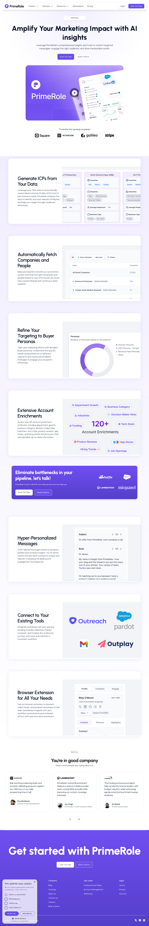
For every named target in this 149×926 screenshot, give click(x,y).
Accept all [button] (11, 914)
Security (122, 894)
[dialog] (19, 901)
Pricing (90, 6)
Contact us (53, 898)
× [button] (35, 882)
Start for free (136, 6)
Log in (122, 6)
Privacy (122, 889)
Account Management (93, 889)
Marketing (88, 894)
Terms (122, 885)
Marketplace (78, 6)
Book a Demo (43, 492)
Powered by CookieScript (20, 921)
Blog (50, 885)
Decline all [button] (27, 914)
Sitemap (52, 889)
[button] (20, 918)
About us (52, 894)
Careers (51, 902)
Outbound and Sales (92, 885)
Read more (23, 890)
